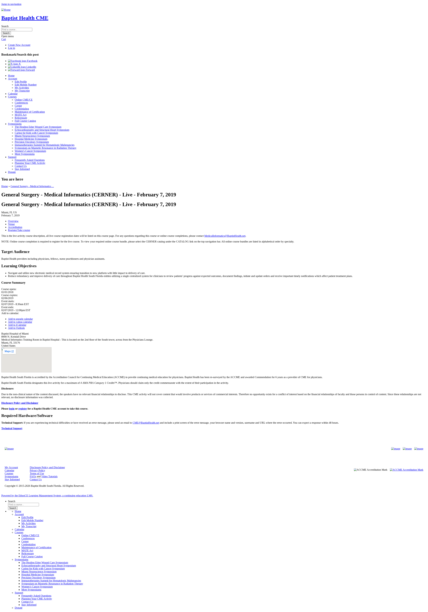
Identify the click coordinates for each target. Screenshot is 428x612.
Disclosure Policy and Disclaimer (47, 467)
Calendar (13, 93)
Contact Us (21, 166)
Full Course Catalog (25, 120)
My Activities (22, 87)
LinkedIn (31, 66)
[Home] (6, 9)
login (12, 408)
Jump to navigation (11, 4)
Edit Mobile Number (26, 84)
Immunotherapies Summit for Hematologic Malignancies (44, 144)
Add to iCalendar (17, 324)
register (22, 408)
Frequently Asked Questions (30, 160)
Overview (13, 221)
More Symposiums (25, 154)
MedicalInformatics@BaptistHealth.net (224, 235)
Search (5, 26)
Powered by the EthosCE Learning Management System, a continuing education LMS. (47, 495)
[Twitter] (407, 448)
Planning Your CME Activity (30, 163)
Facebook (31, 60)
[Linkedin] (418, 448)
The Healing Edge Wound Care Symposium (38, 126)
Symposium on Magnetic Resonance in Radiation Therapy (45, 148)
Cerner (18, 105)
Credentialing (22, 108)
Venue (11, 224)
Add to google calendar (20, 318)
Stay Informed (22, 169)
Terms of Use (37, 473)
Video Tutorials (49, 476)
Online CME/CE (24, 99)
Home (11, 75)
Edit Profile (21, 81)
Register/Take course (19, 230)
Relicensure (21, 117)
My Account (11, 467)
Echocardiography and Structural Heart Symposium (42, 129)
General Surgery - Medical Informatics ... (32, 186)
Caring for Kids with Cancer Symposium (36, 132)
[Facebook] (395, 448)
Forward (30, 69)
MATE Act (20, 114)
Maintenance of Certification (30, 111)
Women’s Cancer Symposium (30, 151)
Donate (12, 172)
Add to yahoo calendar (20, 321)
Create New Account (19, 45)
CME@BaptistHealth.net (146, 422)
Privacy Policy (37, 470)
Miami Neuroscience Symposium (32, 135)
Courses (12, 96)
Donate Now (203, 448)
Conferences (21, 102)
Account (12, 78)
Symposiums (15, 123)
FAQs (33, 476)
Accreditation (15, 227)
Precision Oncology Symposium (32, 141)
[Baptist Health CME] (9, 448)
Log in (11, 48)
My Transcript (22, 90)
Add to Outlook (16, 328)
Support (12, 157)
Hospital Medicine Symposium (31, 138)
